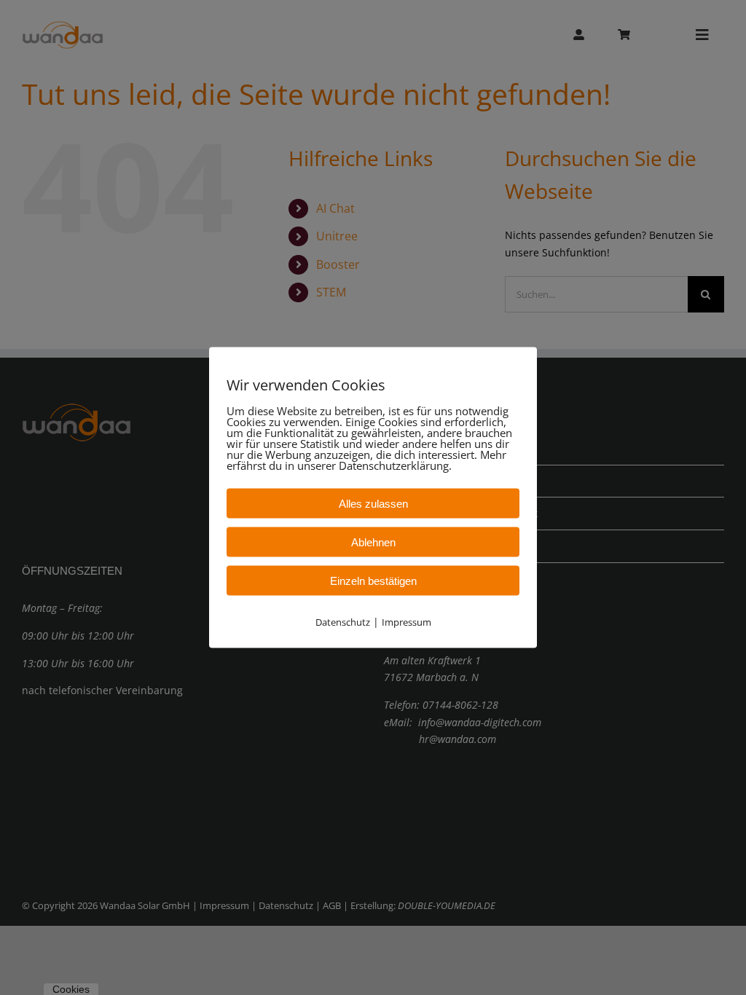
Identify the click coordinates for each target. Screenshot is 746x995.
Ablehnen (373, 542)
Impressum (406, 622)
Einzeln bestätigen (373, 581)
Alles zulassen (373, 504)
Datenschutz (342, 622)
